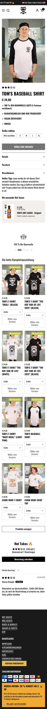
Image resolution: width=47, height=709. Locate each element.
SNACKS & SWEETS (9, 628)
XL (39, 135)
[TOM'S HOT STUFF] (23, 10)
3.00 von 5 (30, 548)
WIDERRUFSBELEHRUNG (11, 658)
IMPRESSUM (7, 643)
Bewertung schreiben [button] (23, 559)
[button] (8, 10)
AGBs (4, 654)
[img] (8, 577)
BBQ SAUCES (7, 620)
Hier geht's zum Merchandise (16, 703)
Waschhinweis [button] (8, 173)
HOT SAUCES (7, 617)
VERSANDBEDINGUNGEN (11, 647)
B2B (3, 631)
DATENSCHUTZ (7, 651)
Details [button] (5, 156)
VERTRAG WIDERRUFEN (14, 663)
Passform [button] (6, 164)
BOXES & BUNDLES (9, 624)
